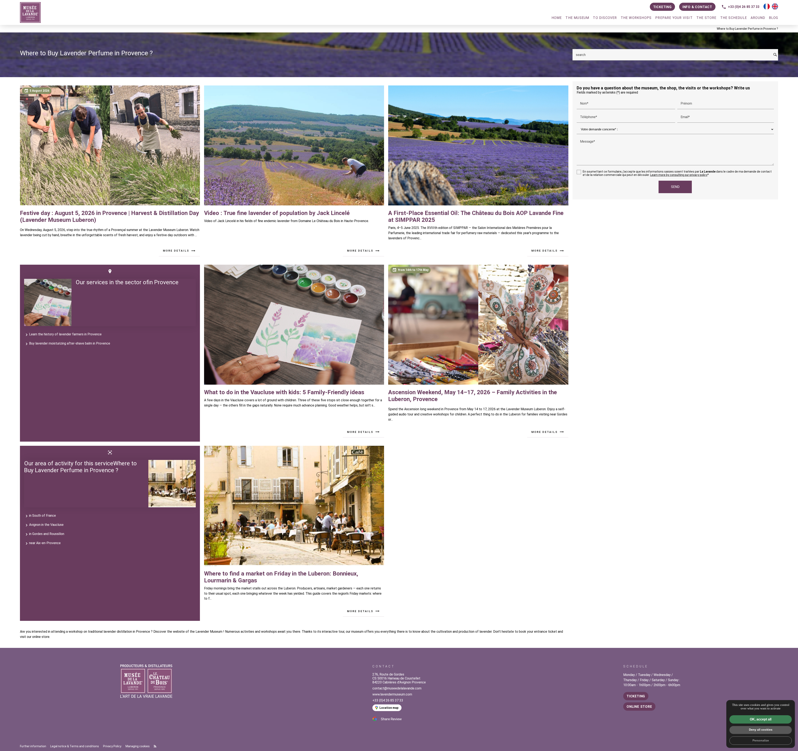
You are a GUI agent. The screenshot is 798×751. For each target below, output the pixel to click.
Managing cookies (138, 746)
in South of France (40, 516)
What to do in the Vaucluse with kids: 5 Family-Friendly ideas (284, 392)
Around (758, 18)
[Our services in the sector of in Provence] (47, 302)
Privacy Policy (112, 746)
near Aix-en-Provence (42, 543)
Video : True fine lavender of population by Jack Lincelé (277, 213)
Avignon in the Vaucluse (44, 525)
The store (706, 18)
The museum (577, 18)
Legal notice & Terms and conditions (74, 746)
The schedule (733, 18)
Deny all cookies (760, 729)
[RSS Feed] (155, 746)
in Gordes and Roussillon (44, 534)
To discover (605, 18)
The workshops (636, 18)
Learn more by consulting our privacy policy (678, 175)
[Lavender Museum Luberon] (30, 12)
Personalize (760, 740)
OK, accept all (760, 719)
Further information (33, 746)
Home (557, 18)
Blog (773, 18)
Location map (388, 707)
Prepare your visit (674, 18)
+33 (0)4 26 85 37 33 (743, 7)
